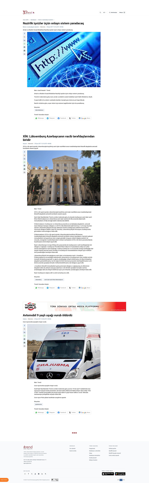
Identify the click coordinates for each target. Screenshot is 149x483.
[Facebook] (28, 473)
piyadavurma (38, 404)
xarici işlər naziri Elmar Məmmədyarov (53, 279)
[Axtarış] (100, 12)
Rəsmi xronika (73, 450)
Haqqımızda (92, 448)
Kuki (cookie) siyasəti (114, 455)
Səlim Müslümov (39, 110)
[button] (24, 33)
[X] (31, 473)
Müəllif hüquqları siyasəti (115, 453)
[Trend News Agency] (28, 447)
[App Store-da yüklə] (108, 473)
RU (124, 479)
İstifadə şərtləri (112, 448)
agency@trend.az (27, 463)
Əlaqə (90, 453)
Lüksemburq (38, 279)
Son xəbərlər (72, 448)
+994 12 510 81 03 (28, 461)
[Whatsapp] (25, 473)
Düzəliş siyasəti (92, 457)
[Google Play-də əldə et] (120, 473)
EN (118, 479)
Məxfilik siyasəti (112, 450)
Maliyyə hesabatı (93, 460)
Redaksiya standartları (94, 455)
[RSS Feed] (45, 473)
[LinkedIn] (42, 473)
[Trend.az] (28, 12)
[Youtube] (35, 473)
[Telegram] (38, 473)
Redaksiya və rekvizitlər (94, 450)
